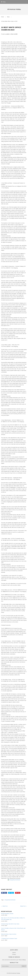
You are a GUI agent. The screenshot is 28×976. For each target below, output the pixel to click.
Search (14, 952)
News (8, 16)
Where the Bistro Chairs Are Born (8, 934)
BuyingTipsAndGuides (10, 899)
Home (2, 16)
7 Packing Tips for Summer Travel (9, 938)
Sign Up (24, 966)
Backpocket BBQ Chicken (7, 913)
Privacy (14, 954)
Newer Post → (23, 906)
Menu (4, 1)
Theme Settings (22, 959)
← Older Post (4, 906)
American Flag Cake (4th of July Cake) (10, 923)
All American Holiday (15, 973)
